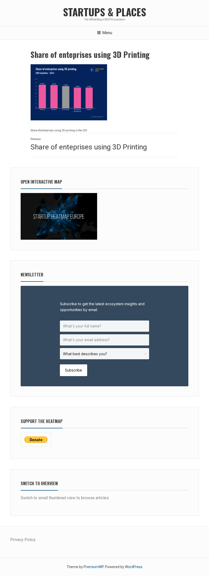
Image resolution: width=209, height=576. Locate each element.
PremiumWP (93, 567)
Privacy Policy (23, 539)
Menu (107, 32)
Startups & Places (104, 11)
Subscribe (73, 370)
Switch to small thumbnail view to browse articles (65, 497)
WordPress (133, 567)
